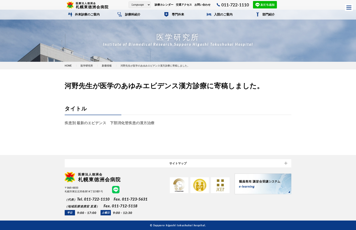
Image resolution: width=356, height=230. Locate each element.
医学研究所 (87, 65)
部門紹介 (268, 14)
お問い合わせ (202, 4)
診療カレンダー (164, 4)
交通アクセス (184, 4)
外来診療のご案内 (87, 14)
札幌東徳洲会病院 (92, 5)
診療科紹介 (133, 14)
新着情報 (107, 65)
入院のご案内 (223, 14)
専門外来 (178, 14)
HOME (68, 65)
